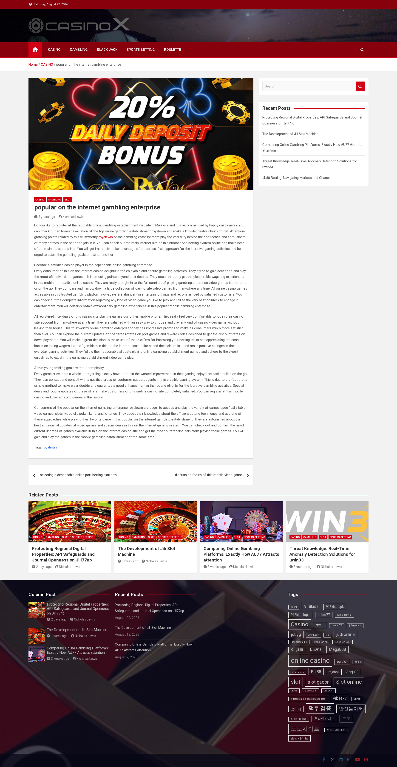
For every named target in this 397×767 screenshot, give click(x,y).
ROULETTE (172, 50)
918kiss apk (335, 607)
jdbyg (296, 634)
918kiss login (300, 615)
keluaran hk (321, 641)
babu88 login (344, 615)
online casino (310, 660)
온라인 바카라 (299, 719)
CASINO (54, 50)
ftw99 (320, 625)
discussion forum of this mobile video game (208, 475)
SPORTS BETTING (141, 50)
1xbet (294, 607)
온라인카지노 (324, 719)
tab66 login (310, 690)
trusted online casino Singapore (308, 698)
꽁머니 (296, 709)
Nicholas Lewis (73, 217)
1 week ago (130, 561)
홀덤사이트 (299, 738)
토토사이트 (305, 728)
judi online (345, 634)
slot (295, 681)
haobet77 (337, 625)
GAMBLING (79, 50)
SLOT (68, 199)
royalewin (106, 237)
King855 (297, 650)
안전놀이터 (351, 708)
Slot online (349, 682)
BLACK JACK (107, 50)
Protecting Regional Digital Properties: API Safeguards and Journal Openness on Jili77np (63, 554)
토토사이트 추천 (336, 729)
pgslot (358, 661)
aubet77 (324, 615)
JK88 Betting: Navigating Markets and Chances (297, 178)
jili (327, 635)
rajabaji (334, 672)
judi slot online (299, 641)
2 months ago (303, 567)
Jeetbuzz (313, 635)
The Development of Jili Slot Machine (290, 134)
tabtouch (328, 690)
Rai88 (316, 671)
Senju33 (352, 672)
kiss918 (316, 650)
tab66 (294, 690)
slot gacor (318, 682)
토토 (346, 718)
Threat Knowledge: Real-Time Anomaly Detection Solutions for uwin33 (322, 554)
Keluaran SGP (342, 641)
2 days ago (44, 567)
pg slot (342, 662)
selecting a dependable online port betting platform (78, 475)
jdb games (355, 625)
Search (360, 86)
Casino (299, 624)
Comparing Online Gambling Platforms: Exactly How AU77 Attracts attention (241, 554)
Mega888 (337, 649)
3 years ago (46, 217)
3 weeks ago (217, 567)
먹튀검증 (320, 708)
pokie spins (297, 672)
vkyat (357, 698)
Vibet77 (340, 698)
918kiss (311, 606)
